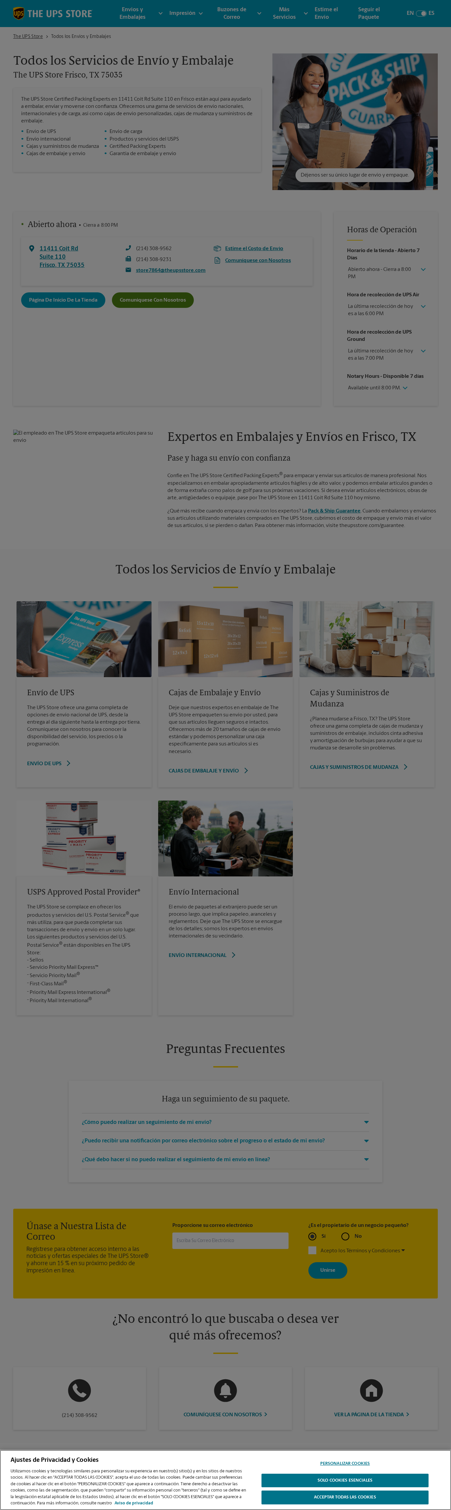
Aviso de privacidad (134, 1503)
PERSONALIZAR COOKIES (345, 1463)
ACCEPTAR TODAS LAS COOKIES (345, 1497)
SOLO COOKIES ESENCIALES (345, 1480)
